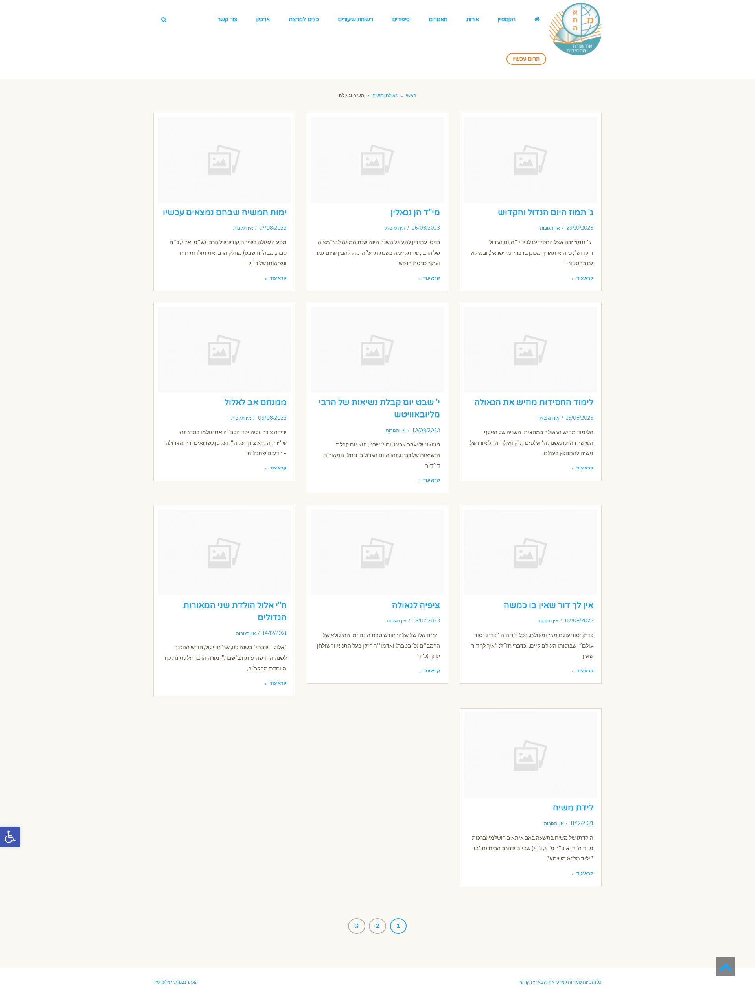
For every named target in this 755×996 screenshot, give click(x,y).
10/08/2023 (426, 430)
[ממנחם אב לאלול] (224, 349)
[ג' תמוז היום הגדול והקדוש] (530, 160)
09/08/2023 (272, 418)
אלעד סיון (161, 982)
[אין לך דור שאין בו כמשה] (530, 552)
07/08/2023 (579, 621)
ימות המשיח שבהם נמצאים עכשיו (225, 212)
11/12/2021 (582, 823)
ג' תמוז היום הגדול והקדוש (545, 212)
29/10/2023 (580, 228)
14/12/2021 (275, 633)
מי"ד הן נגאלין (415, 212)
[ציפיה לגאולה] (377, 552)
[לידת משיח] (530, 755)
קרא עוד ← (582, 278)
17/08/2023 (273, 228)
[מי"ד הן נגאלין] (377, 160)
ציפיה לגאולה (416, 605)
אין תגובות (550, 228)
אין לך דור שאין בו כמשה (548, 605)
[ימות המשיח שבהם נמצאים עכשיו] (224, 160)
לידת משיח (573, 808)
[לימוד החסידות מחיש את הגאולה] (530, 349)
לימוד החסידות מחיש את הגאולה (533, 402)
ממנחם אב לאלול (256, 402)
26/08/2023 (426, 228)
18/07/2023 (426, 621)
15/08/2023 (579, 418)
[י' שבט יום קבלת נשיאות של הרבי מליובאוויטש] (377, 349)
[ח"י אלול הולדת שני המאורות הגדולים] (224, 552)
